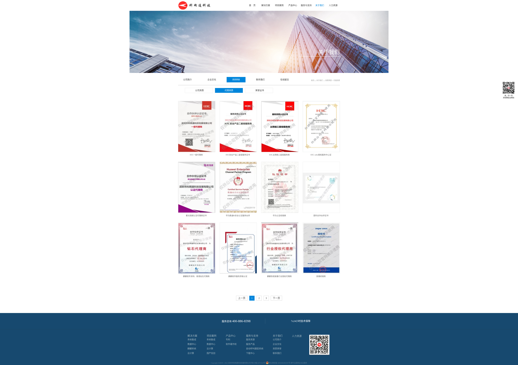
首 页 (252, 5)
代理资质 (336, 80)
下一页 (276, 298)
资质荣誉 (328, 80)
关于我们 (319, 80)
